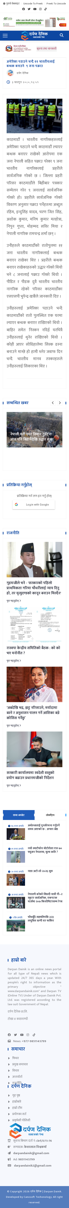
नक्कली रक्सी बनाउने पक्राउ (28, 439)
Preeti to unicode (56, 3)
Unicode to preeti (33, 3)
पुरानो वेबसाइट (13, 3)
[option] (34, 430)
